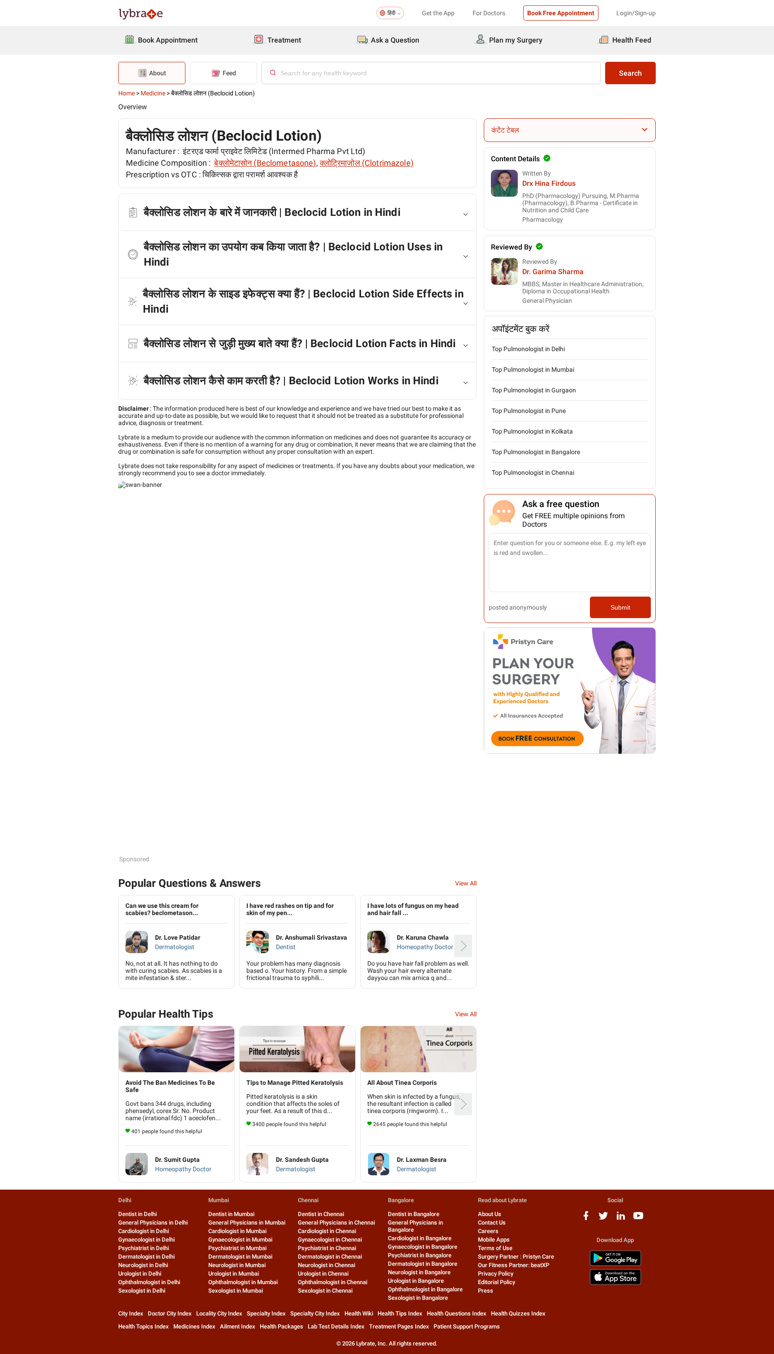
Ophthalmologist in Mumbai (243, 1282)
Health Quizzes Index (518, 1313)
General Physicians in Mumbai (246, 1222)
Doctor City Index (170, 1313)
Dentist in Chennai (321, 1214)
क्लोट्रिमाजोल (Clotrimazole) (366, 163)
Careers (488, 1231)
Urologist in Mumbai (233, 1273)
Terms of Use (495, 1248)
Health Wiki (358, 1313)
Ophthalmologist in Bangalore (425, 1289)
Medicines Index (194, 1326)
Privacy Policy (495, 1273)
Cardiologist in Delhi (143, 1231)
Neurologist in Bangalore (419, 1272)
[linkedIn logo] (620, 1219)
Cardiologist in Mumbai (237, 1231)
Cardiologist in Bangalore (420, 1238)
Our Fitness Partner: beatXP (513, 1265)
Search (630, 73)
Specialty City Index (315, 1313)
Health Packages (281, 1326)
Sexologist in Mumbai (235, 1290)
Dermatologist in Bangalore (422, 1263)
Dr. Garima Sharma (553, 271)
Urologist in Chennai (323, 1273)
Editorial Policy (496, 1282)
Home (126, 93)
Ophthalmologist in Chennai (332, 1282)
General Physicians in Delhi (153, 1222)
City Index (130, 1313)
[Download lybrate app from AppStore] (615, 1283)
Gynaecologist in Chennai (330, 1239)
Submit (620, 607)
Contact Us (492, 1222)
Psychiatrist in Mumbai (237, 1248)
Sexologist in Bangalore (418, 1297)
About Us (489, 1214)
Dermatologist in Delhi (146, 1256)
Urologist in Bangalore (416, 1280)
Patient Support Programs (467, 1326)
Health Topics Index (143, 1326)
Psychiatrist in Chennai (327, 1248)
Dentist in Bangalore (413, 1214)
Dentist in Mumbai (231, 1214)
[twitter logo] (603, 1219)
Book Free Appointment (560, 13)
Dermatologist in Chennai (330, 1256)
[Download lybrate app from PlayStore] (615, 1264)
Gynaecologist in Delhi (146, 1239)
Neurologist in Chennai (326, 1265)
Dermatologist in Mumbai (240, 1256)
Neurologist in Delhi (143, 1265)
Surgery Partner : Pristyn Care (516, 1256)
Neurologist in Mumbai (237, 1265)
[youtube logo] (638, 1219)
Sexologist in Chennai (325, 1290)
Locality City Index (219, 1313)
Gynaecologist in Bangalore (422, 1246)
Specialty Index (266, 1313)
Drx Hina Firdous (549, 183)
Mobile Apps (494, 1239)
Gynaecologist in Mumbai (240, 1239)
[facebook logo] (585, 1219)
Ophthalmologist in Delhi (149, 1282)
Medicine (153, 93)
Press (485, 1290)
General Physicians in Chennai (336, 1222)
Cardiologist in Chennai (327, 1231)
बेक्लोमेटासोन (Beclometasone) (265, 163)
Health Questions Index (456, 1313)
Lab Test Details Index (336, 1326)
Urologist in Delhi (139, 1273)
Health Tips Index (400, 1313)
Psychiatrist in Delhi (143, 1248)
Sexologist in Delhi (141, 1290)
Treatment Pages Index (399, 1326)
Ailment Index (237, 1326)
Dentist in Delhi (137, 1214)
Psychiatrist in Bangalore (420, 1255)
